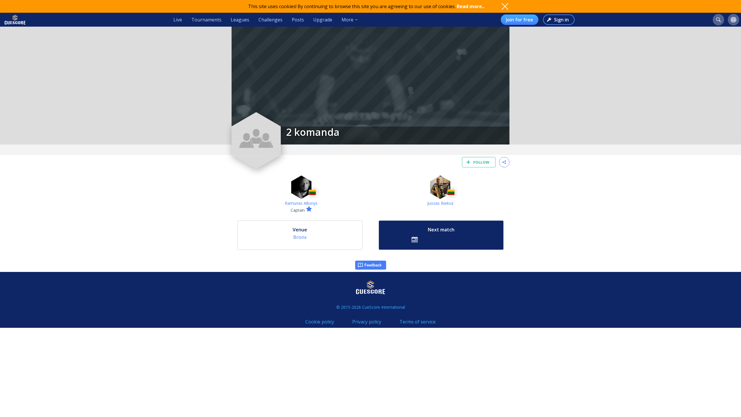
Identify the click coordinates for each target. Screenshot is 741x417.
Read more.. (470, 6)
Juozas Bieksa (440, 203)
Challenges (270, 20)
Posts (298, 20)
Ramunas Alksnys (301, 203)
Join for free (519, 20)
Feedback (372, 265)
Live (177, 20)
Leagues (240, 20)
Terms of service (417, 322)
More (347, 20)
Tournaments (206, 20)
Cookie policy (319, 322)
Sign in (561, 20)
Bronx (300, 237)
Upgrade (322, 20)
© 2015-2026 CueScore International (370, 307)
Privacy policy (366, 322)
